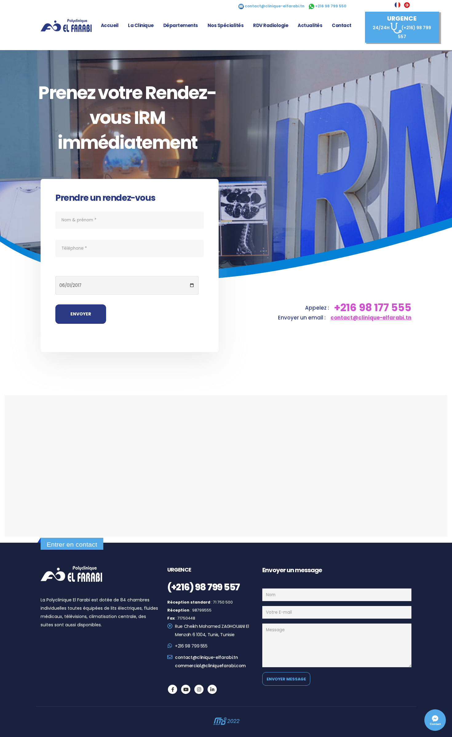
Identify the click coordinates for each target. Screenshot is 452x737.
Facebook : (172, 689)
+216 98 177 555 (372, 307)
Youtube (185, 689)
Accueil (110, 25)
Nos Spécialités (226, 25)
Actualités (310, 25)
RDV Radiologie (270, 25)
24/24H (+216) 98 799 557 (402, 27)
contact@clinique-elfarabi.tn (371, 317)
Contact (341, 25)
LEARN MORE (127, 166)
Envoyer (80, 314)
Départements (180, 25)
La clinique (141, 25)
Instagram (199, 689)
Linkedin (212, 689)
